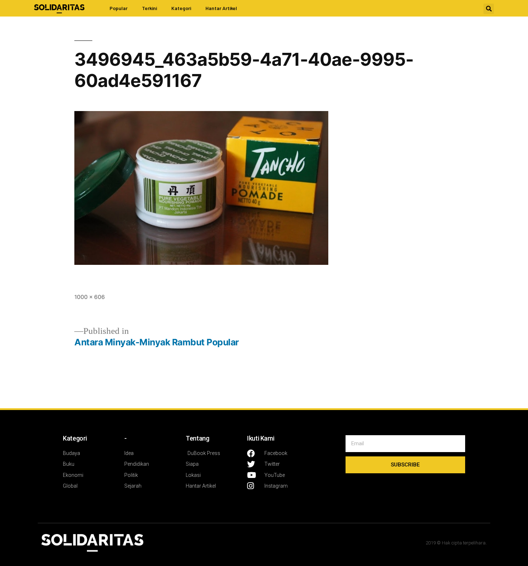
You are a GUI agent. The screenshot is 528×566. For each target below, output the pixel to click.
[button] (488, 9)
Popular (119, 8)
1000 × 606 (89, 297)
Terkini (149, 8)
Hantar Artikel (221, 8)
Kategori (181, 8)
